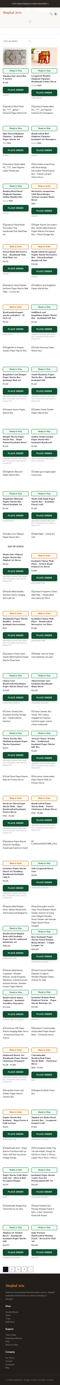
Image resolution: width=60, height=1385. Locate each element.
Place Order (15, 571)
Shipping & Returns (13, 1338)
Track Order (10, 1335)
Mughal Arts (12, 13)
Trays (7, 1318)
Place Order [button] (15, 90)
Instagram (9, 1364)
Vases (8, 1315)
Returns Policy (11, 1345)
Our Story (9, 1358)
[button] (30, 21)
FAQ (7, 1341)
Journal (8, 1361)
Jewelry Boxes (11, 1312)
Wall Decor (10, 1322)
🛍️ (55, 14)
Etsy (7, 1368)
